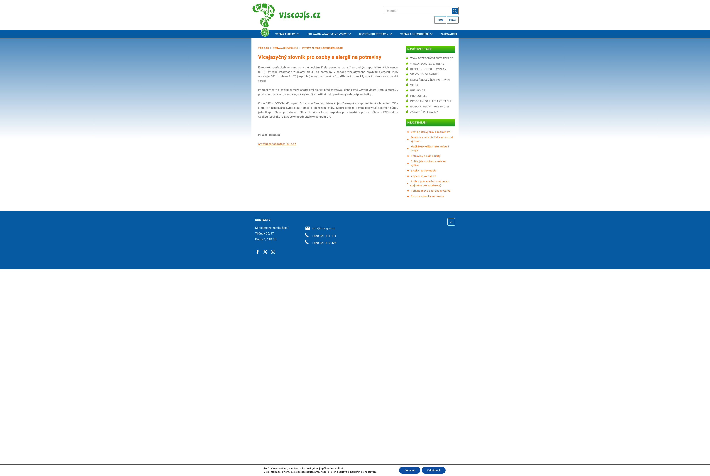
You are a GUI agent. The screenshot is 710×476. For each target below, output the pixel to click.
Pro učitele (418, 95)
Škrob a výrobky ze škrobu (427, 196)
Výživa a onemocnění (414, 34)
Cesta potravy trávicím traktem (430, 131)
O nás (452, 20)
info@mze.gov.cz (322, 228)
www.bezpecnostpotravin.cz (277, 144)
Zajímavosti (448, 34)
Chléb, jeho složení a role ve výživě (428, 163)
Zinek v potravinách (423, 170)
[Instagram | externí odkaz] (273, 251)
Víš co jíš (263, 48)
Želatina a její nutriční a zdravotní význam (432, 139)
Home (440, 20)
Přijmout (410, 470)
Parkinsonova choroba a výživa (430, 190)
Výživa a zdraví (285, 34)
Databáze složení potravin (430, 79)
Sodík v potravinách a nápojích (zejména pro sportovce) (429, 183)
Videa (414, 85)
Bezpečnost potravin (373, 34)
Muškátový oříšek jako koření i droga (430, 148)
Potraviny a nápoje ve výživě (327, 34)
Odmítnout (433, 470)
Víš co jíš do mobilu (424, 74)
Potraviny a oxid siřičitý (426, 155)
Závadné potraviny (424, 111)
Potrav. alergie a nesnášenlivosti (322, 48)
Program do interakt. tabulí (431, 101)
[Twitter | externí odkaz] (265, 251)
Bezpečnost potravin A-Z (428, 68)
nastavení (370, 472)
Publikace (417, 90)
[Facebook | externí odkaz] (257, 251)
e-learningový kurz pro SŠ (430, 106)
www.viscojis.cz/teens (427, 63)
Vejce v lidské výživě (423, 176)
